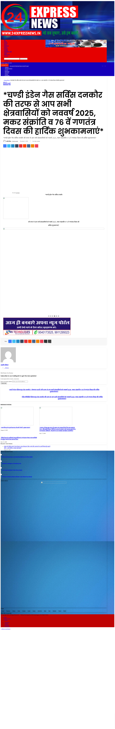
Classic (13, 611)
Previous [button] (5, 270)
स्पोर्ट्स (5, 53)
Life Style (40, 611)
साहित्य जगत (7, 54)
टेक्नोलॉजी (6, 46)
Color (19, 611)
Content (23, 611)
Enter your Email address (6, 381)
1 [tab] (48, 316)
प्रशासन (6, 49)
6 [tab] (58, 316)
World (64, 611)
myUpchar (18, 192)
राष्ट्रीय (5, 43)
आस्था (5, 44)
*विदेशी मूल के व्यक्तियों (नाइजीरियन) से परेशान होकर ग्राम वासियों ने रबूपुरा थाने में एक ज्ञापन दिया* (19, 438)
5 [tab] (56, 316)
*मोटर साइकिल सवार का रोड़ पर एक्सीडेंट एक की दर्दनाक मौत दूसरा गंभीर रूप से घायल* (26, 66)
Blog (8, 80)
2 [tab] (50, 316)
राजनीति (6, 50)
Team (45, 611)
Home (5, 80)
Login (6, 56)
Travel (60, 611)
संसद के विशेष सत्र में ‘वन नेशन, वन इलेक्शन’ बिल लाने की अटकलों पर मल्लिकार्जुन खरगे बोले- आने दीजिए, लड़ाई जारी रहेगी (27, 447)
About (3, 611)
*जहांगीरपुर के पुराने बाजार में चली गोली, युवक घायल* (15, 427)
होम (5, 40)
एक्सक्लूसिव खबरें (8, 51)
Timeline (54, 611)
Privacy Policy (7, 618)
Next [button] (102, 270)
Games (34, 611)
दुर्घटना (5, 47)
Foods (29, 611)
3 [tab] (52, 316)
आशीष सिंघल (8, 141)
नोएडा (5, 41)
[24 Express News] (39, 35)
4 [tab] (54, 316)
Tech (49, 611)
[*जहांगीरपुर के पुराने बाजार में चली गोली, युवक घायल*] (17, 425)
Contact (6, 620)
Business (8, 611)
